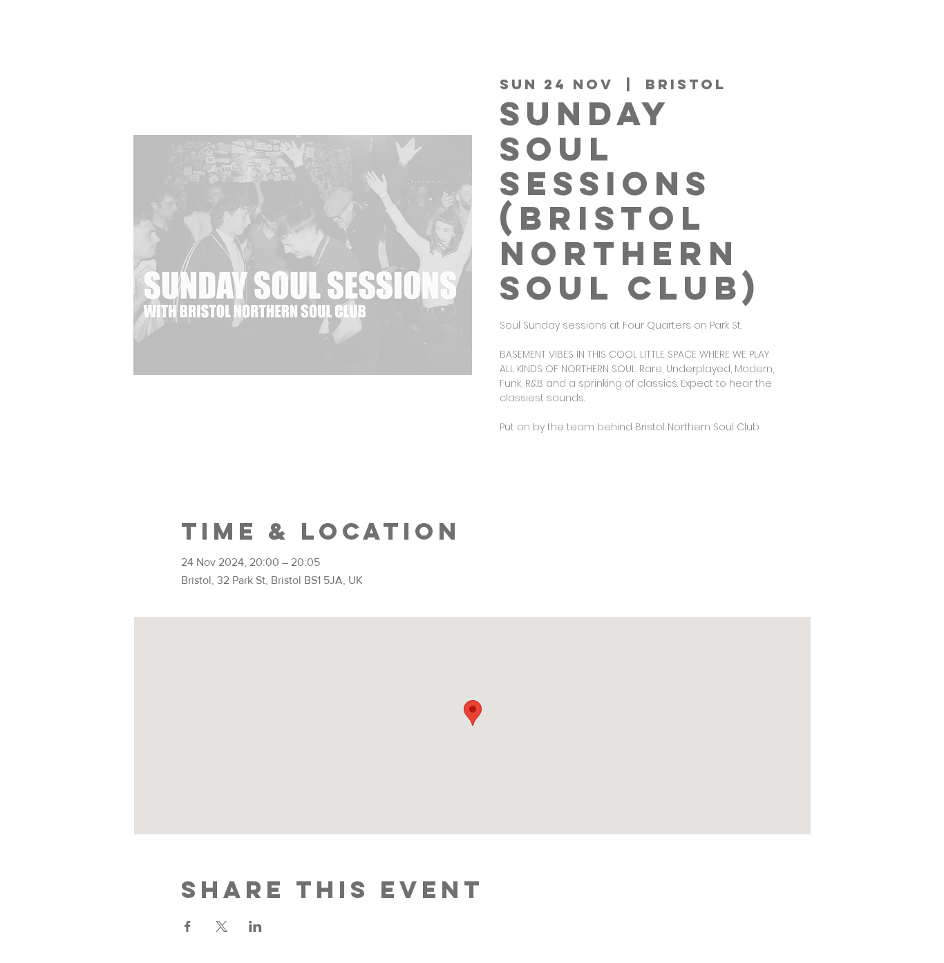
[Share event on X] (221, 926)
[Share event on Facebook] (187, 926)
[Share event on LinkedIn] (255, 926)
